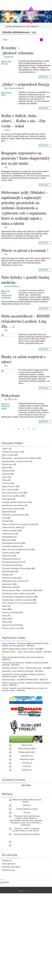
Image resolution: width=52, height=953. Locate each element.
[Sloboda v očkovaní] (26, 739)
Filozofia (5, 521)
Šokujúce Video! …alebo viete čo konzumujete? (22, 652)
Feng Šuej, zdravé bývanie (13, 515)
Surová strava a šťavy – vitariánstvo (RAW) (20, 590)
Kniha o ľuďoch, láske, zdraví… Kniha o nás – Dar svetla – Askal (23, 120)
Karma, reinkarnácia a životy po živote (18, 524)
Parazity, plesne (8, 553)
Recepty (5, 575)
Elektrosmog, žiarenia (11, 508)
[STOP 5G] (26, 766)
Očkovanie (6, 540)
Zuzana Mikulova (11, 286)
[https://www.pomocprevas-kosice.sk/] (26, 700)
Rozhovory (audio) (10, 578)
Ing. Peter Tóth (10, 399)
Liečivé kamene (8, 534)
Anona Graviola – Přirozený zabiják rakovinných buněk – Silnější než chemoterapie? (26, 644)
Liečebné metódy (9, 530)
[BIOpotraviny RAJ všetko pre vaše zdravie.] (26, 801)
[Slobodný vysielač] (26, 726)
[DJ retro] (26, 812)
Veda (4, 606)
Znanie (5, 11)
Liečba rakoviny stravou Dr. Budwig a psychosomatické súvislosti (25, 664)
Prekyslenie (10, 395)
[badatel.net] (26, 770)
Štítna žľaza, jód (9, 587)
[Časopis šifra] (26, 745)
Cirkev (4, 477)
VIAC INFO (26, 785)
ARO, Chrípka (8, 455)
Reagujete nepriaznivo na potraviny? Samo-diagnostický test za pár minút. (25, 158)
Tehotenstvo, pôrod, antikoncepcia (16, 593)
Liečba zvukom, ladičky (11, 527)
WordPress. (29, 891)
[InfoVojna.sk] (26, 763)
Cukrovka (6, 483)
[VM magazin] (26, 711)
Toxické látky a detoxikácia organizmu (18, 597)
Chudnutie (6, 474)
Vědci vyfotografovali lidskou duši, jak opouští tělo (23, 657)
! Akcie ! (5, 449)
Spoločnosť (6, 584)
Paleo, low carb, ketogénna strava (16, 549)
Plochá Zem (7, 556)
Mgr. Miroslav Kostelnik (14, 88)
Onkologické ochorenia (11, 543)
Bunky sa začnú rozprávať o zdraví (23, 359)
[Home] (2, 26)
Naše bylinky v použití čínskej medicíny (25, 279)
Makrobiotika (7, 537)
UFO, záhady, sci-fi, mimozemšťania (17, 603)
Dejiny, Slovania (8, 486)
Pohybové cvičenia (10, 559)
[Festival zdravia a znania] (26, 809)
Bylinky (5, 467)
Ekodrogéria (7, 499)
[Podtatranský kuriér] (26, 752)
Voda (4, 616)
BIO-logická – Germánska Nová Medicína (19, 458)
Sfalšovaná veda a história (13, 581)
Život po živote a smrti (11, 628)
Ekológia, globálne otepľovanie (15, 502)
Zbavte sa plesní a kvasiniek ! (24, 250)
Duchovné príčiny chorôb (12, 493)
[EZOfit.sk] (26, 805)
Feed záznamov (9, 864)
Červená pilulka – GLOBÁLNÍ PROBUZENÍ (20, 679)
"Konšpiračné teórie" (10, 452)
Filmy (4, 518)
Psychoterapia (8, 571)
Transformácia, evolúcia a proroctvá (17, 600)
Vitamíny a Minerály (10, 612)
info (5, 167)
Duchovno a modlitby (11, 496)
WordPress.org (8, 870)
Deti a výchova (8, 490)
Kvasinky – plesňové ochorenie (17, 50)
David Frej (8, 57)
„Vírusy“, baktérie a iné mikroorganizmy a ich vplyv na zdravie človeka (24, 689)
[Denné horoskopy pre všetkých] (26, 834)
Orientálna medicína (10, 546)
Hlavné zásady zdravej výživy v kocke (18, 649)
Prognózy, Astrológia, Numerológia (16, 568)
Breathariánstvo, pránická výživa (15, 461)
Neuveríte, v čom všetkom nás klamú (17, 671)
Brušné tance (7, 464)
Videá (4, 609)
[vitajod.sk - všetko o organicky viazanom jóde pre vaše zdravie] (26, 829)
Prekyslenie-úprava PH (11, 562)
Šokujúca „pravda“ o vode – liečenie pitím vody (21, 668)
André (6, 130)
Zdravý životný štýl (10, 625)
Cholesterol (7, 471)
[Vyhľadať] (41, 39)
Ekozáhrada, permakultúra (13, 505)
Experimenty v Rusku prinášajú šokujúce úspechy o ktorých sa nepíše (23, 675)
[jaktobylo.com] (26, 756)
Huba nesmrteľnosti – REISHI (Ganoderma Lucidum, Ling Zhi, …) (25, 321)
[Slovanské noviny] (26, 759)
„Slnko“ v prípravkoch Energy (25, 84)
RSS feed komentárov (11, 867)
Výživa (4, 619)
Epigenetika (7, 512)
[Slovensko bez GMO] (26, 748)
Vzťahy (5, 622)
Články (5, 480)
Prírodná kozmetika (10, 565)
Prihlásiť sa (6, 860)
